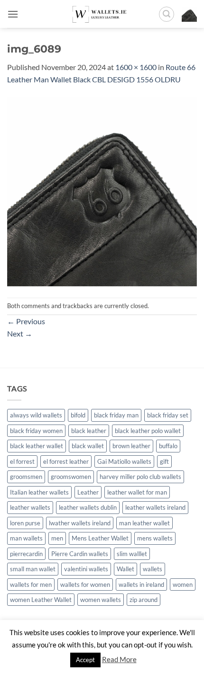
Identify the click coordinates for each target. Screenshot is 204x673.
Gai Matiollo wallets (124, 461)
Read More (119, 659)
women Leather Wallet (41, 599)
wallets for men (31, 584)
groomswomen (71, 476)
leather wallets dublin (88, 507)
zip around (144, 599)
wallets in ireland (141, 584)
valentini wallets (86, 569)
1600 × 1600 (136, 66)
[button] (13, 14)
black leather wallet (36, 446)
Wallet (125, 569)
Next (19, 333)
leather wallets (30, 507)
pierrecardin (26, 554)
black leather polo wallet (148, 430)
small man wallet (33, 569)
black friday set (167, 415)
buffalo (168, 446)
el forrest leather (66, 461)
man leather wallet (144, 523)
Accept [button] (85, 660)
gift (164, 461)
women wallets (100, 599)
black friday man (116, 415)
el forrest (22, 461)
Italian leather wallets (39, 492)
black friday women (36, 430)
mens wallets (155, 538)
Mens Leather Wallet (100, 538)
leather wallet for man (137, 492)
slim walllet (132, 554)
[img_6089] (102, 190)
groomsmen (26, 476)
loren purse (25, 523)
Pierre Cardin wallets (79, 554)
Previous (26, 321)
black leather (88, 430)
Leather (88, 492)
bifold (78, 415)
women (183, 584)
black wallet (88, 446)
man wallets (26, 538)
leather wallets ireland (155, 507)
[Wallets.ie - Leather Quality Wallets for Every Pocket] (102, 14)
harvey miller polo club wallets (140, 476)
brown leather (131, 446)
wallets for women (85, 584)
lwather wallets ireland (80, 523)
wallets (152, 569)
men (57, 538)
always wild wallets (36, 415)
